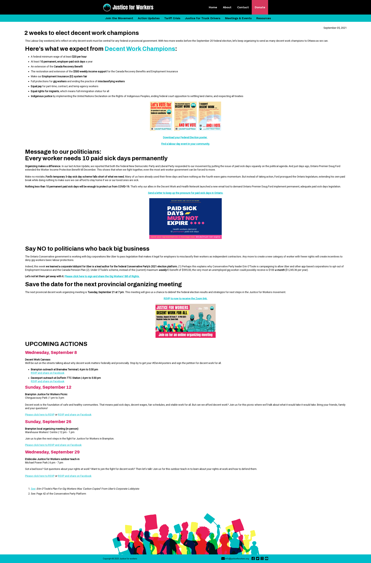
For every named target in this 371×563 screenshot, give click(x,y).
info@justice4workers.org (237, 558)
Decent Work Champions (140, 48)
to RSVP (49, 414)
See (33, 488)
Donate (260, 7)
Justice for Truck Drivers (202, 18)
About (227, 7)
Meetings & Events (238, 18)
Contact (243, 7)
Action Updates (149, 18)
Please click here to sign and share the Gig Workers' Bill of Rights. (102, 276)
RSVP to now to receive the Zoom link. (185, 298)
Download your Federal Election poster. (185, 137)
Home (213, 7)
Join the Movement (119, 18)
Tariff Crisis (172, 18)
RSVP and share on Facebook (47, 372)
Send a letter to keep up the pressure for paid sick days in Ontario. (185, 192)
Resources (263, 18)
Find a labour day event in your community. (185, 143)
